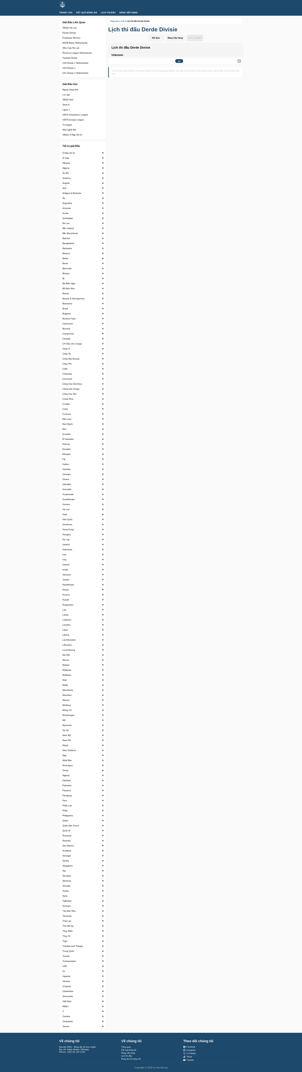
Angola (65, 183)
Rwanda (66, 840)
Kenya (65, 589)
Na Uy (65, 730)
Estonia (66, 444)
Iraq (64, 559)
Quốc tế (66, 830)
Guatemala (67, 494)
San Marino (68, 845)
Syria (64, 896)
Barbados (67, 248)
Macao (65, 660)
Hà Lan (66, 509)
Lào (64, 609)
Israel (65, 569)
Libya (65, 630)
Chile (64, 369)
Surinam (66, 906)
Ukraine (66, 981)
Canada (66, 338)
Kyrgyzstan (67, 604)
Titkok (189, 1057)
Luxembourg (68, 650)
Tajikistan (67, 901)
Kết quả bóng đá (86, 12)
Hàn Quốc (67, 519)
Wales (65, 1006)
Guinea (66, 504)
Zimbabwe (67, 1021)
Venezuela (67, 996)
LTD (122, 21)
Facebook (190, 1047)
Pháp (65, 810)
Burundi (66, 328)
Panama (66, 790)
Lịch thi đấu (108, 12)
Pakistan (66, 780)
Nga (64, 755)
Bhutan (66, 273)
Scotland (66, 850)
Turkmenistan (69, 961)
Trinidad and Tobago (72, 946)
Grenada (66, 489)
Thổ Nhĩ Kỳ (68, 926)
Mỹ (63, 720)
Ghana (65, 479)
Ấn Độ (65, 173)
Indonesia (67, 549)
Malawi (65, 665)
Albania (66, 163)
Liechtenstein (69, 640)
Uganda (66, 976)
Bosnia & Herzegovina (73, 298)
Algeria (65, 168)
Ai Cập (65, 158)
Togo (64, 941)
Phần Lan (67, 805)
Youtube (190, 1060)
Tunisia (66, 956)
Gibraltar (66, 484)
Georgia (66, 474)
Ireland (65, 564)
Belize (65, 258)
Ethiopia (66, 454)
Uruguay (66, 986)
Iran (64, 554)
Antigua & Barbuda (71, 193)
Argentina (67, 203)
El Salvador (68, 439)
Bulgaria (66, 313)
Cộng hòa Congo (70, 389)
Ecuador (66, 434)
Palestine (67, 785)
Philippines (67, 815)
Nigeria (66, 775)
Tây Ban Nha (69, 911)
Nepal (65, 745)
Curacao (66, 414)
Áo (63, 198)
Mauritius (67, 695)
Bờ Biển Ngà (68, 283)
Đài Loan (66, 419)
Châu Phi (67, 364)
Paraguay (67, 795)
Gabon (65, 464)
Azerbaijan (67, 218)
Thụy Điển (67, 931)
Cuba (65, 409)
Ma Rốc (66, 655)
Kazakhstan (68, 584)
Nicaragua (67, 765)
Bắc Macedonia (70, 233)
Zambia (66, 1016)
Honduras (67, 524)
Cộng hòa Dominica (72, 384)
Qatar (65, 820)
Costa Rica (67, 399)
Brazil (65, 308)
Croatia (66, 404)
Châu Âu (66, 353)
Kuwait (65, 599)
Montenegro (68, 715)
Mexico (66, 700)
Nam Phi (66, 740)
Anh (64, 188)
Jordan (65, 579)
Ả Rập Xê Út (68, 153)
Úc (63, 971)
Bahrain (66, 238)
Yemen (65, 1026)
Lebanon (66, 620)
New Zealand (69, 750)
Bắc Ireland (68, 228)
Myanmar (67, 725)
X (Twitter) (191, 1053)
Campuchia (68, 333)
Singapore (67, 865)
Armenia (66, 208)
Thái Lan (66, 921)
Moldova (66, 705)
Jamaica (66, 574)
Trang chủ (65, 12)
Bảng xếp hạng (128, 12)
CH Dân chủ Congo (72, 343)
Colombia (67, 374)
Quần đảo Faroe (70, 825)
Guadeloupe (68, 499)
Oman (65, 770)
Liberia (65, 635)
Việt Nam (67, 1001)
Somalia (66, 886)
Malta (65, 685)
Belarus (66, 253)
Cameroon (67, 323)
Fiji (63, 459)
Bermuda (67, 268)
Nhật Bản (67, 760)
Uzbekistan (67, 991)
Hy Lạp (66, 539)
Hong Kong (68, 529)
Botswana (67, 303)
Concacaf (67, 379)
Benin (65, 263)
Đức (64, 429)
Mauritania (67, 690)
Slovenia (66, 881)
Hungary (66, 534)
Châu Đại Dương (70, 358)
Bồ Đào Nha (68, 288)
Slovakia (66, 876)
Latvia (65, 614)
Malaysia (66, 670)
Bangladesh (68, 243)
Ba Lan (66, 223)
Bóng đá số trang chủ (131, 1059)
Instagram (191, 1050)
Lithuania (67, 645)
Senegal (66, 855)
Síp (64, 870)
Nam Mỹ (66, 735)
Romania (66, 835)
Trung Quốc (68, 951)
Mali (64, 680)
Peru (64, 800)
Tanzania (66, 916)
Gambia (66, 469)
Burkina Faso (69, 318)
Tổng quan (126, 1047)
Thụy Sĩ (66, 936)
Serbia (65, 860)
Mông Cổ (67, 710)
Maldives (66, 675)
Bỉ (63, 278)
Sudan (65, 891)
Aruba (65, 213)
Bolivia (65, 293)
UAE (64, 966)
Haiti (64, 514)
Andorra (66, 178)
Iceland (66, 544)
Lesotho (66, 625)
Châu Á (66, 348)
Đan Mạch (67, 424)
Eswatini (66, 449)
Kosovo (66, 594)
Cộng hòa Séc (69, 394)
